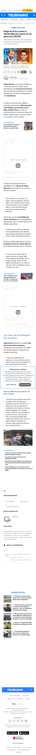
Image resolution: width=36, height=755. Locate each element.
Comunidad (14, 19)
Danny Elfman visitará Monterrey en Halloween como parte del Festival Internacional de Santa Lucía (18, 462)
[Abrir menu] (2, 15)
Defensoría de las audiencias (15, 698)
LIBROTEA (18, 752)
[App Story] (24, 733)
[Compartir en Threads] (15, 72)
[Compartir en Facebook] (8, 72)
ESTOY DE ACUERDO (25, 384)
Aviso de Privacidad (14, 695)
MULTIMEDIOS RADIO (24, 750)
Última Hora (4, 19)
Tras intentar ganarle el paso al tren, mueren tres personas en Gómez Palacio (21, 633)
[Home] (18, 15)
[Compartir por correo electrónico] (18, 72)
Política (29, 19)
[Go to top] (31, 689)
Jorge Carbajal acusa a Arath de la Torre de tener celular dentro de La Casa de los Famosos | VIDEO (18, 468)
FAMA (29, 747)
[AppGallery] (18, 738)
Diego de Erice (24, 501)
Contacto (27, 698)
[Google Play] (12, 733)
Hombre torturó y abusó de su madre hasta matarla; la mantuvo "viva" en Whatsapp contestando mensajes (22, 607)
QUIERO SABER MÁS (11, 384)
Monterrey (18, 10)
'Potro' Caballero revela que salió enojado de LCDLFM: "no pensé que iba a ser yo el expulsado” (11, 278)
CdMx (10, 10)
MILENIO (9, 747)
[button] (29, 72)
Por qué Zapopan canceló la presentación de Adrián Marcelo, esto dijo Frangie (11, 126)
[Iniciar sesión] (34, 15)
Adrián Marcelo (10, 501)
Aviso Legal (25, 695)
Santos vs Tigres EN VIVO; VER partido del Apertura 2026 (22, 623)
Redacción (13, 77)
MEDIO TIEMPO (17, 747)
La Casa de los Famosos (12, 506)
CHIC (24, 747)
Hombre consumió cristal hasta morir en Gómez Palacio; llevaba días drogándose (22, 597)
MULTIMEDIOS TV (12, 750)
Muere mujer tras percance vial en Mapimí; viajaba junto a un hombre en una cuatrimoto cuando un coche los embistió (22, 616)
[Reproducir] (18, 437)
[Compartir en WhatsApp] (5, 72)
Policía (22, 19)
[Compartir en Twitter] (11, 72)
